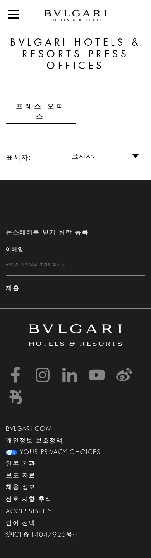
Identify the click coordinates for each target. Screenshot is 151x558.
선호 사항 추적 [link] (29, 499)
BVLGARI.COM (29, 429)
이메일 (15, 249)
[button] (13, 15)
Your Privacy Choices (59, 452)
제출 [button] (12, 288)
